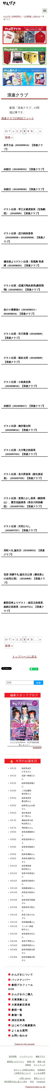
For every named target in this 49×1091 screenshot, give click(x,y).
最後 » (9, 137)
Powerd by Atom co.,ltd (35, 1087)
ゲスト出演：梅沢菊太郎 (21, 428)
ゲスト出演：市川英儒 (24, 335)
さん (27, 828)
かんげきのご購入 (22, 994)
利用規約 (41, 1070)
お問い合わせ (20, 1035)
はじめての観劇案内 (24, 1025)
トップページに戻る (24, 656)
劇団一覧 (17, 1009)
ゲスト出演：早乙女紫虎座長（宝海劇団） (24, 211)
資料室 (28, 1065)
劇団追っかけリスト (15, 1061)
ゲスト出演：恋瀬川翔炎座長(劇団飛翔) (24, 287)
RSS (32, 1082)
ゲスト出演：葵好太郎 (24, 359)
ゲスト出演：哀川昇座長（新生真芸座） (23, 476)
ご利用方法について (22, 1073)
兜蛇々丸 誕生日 (24, 552)
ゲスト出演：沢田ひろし (21, 528)
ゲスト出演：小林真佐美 (21, 384)
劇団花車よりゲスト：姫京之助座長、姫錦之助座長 (24, 606)
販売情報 (13, 1056)
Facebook (41, 1082)
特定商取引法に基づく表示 (15, 1082)
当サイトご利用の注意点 (24, 1070)
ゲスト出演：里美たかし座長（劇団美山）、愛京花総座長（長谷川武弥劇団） (24, 502)
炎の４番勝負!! (20, 311)
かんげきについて (22, 974)
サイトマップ (39, 1065)
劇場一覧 (17, 1015)
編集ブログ (40, 1056)
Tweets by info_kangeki (24, 1044)
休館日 (24, 169)
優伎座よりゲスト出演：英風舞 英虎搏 (24, 263)
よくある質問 (20, 1030)
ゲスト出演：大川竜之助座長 (21, 452)
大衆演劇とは (20, 999)
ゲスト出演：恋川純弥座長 (24, 237)
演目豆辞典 (18, 1020)
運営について (39, 1078)
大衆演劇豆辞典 (21, 1004)
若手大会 (23, 147)
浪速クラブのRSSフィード (17, 118)
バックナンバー (21, 979)
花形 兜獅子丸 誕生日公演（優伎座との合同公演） (24, 578)
